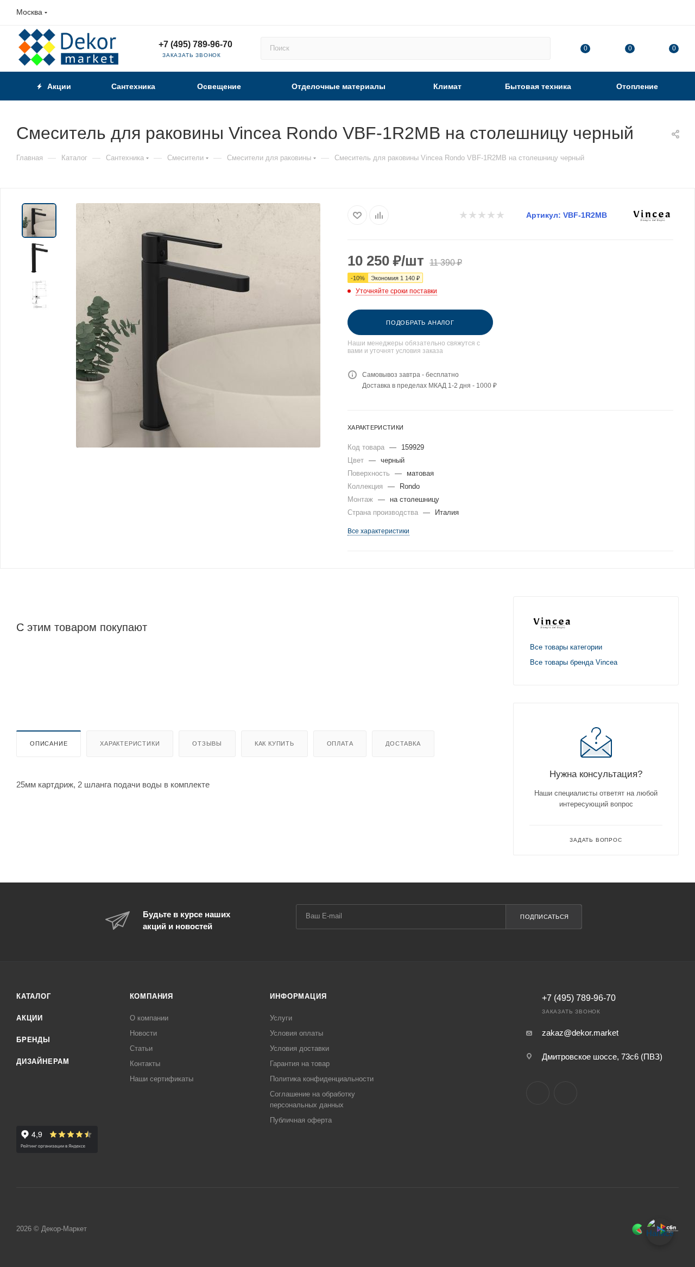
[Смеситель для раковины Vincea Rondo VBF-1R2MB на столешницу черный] (198, 325)
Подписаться (544, 916)
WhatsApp (565, 1093)
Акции (29, 1018)
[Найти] (537, 48)
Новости (143, 1033)
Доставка (403, 743)
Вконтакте (537, 1093)
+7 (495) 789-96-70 (195, 44)
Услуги (281, 1018)
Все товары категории (566, 647)
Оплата (340, 743)
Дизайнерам (43, 1061)
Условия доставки (299, 1048)
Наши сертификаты (161, 1079)
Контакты (145, 1064)
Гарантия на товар (300, 1064)
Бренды (33, 1040)
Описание (48, 743)
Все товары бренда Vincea (573, 662)
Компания (151, 996)
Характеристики (130, 743)
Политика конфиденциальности (322, 1079)
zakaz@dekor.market (580, 1032)
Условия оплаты (296, 1033)
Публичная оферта (301, 1120)
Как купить (274, 743)
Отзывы (207, 743)
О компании (149, 1018)
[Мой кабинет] (674, 14)
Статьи (141, 1048)
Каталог (33, 996)
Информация (298, 996)
